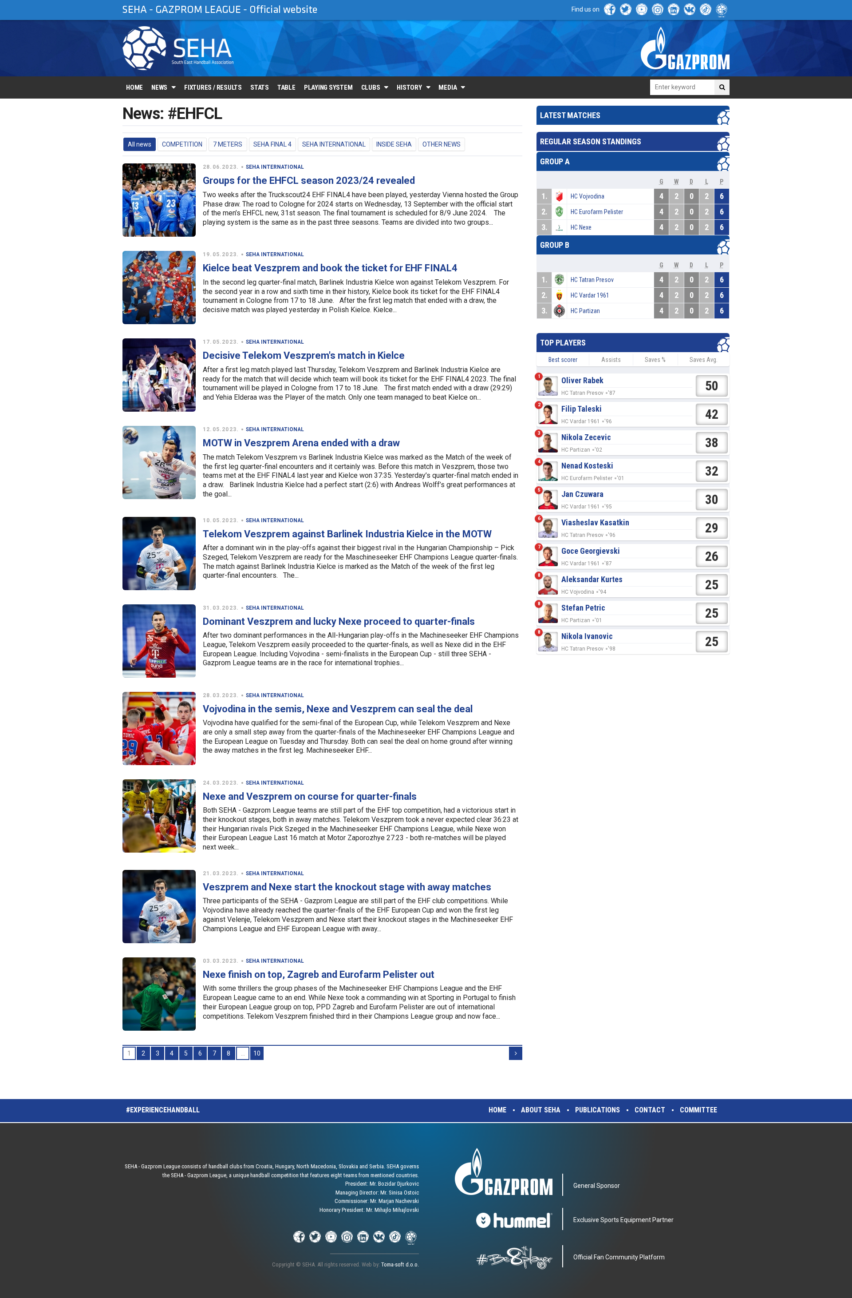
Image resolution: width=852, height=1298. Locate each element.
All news (139, 144)
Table (286, 87)
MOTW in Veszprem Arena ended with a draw (301, 443)
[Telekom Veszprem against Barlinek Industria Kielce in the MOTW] (159, 553)
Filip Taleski (581, 408)
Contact (650, 1110)
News (159, 87)
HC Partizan (585, 311)
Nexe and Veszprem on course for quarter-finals (310, 796)
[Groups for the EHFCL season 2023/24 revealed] (159, 200)
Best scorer (562, 359)
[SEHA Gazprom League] (177, 48)
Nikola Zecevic (586, 437)
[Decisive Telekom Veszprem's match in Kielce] (159, 375)
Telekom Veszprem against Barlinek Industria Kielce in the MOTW (347, 534)
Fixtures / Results (213, 87)
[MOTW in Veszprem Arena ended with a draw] (159, 462)
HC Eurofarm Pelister (597, 212)
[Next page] (515, 1053)
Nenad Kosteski (587, 465)
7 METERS (227, 144)
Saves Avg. (704, 359)
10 (256, 1053)
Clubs (370, 87)
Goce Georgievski (590, 551)
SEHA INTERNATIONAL (334, 144)
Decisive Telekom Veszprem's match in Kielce (304, 355)
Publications (597, 1110)
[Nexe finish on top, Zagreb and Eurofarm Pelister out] (159, 994)
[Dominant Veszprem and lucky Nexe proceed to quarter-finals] (159, 641)
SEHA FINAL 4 (272, 144)
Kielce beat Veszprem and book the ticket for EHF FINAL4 (330, 268)
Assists (611, 359)
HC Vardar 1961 (590, 295)
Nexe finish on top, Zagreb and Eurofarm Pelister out (318, 974)
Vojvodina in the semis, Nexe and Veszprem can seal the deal (338, 708)
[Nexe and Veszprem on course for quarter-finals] (159, 816)
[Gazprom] (685, 48)
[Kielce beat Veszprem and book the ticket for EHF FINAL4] (159, 287)
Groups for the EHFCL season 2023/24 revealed (309, 180)
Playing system (328, 87)
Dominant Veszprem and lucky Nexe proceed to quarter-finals (339, 621)
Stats (259, 87)
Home (134, 87)
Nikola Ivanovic (587, 636)
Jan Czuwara (582, 494)
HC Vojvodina (587, 196)
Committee (698, 1110)
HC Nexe (581, 227)
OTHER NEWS (441, 144)
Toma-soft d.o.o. (400, 1264)
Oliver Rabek (582, 380)
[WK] (689, 9)
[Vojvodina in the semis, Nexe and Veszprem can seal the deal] (159, 728)
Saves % (655, 359)
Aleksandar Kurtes (592, 579)
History (409, 87)
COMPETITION (182, 144)
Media (447, 87)
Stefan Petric (583, 607)
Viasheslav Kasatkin (595, 522)
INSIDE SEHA (394, 144)
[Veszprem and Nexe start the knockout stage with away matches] (159, 906)
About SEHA (540, 1110)
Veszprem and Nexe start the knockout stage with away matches (347, 887)
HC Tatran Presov (592, 280)
